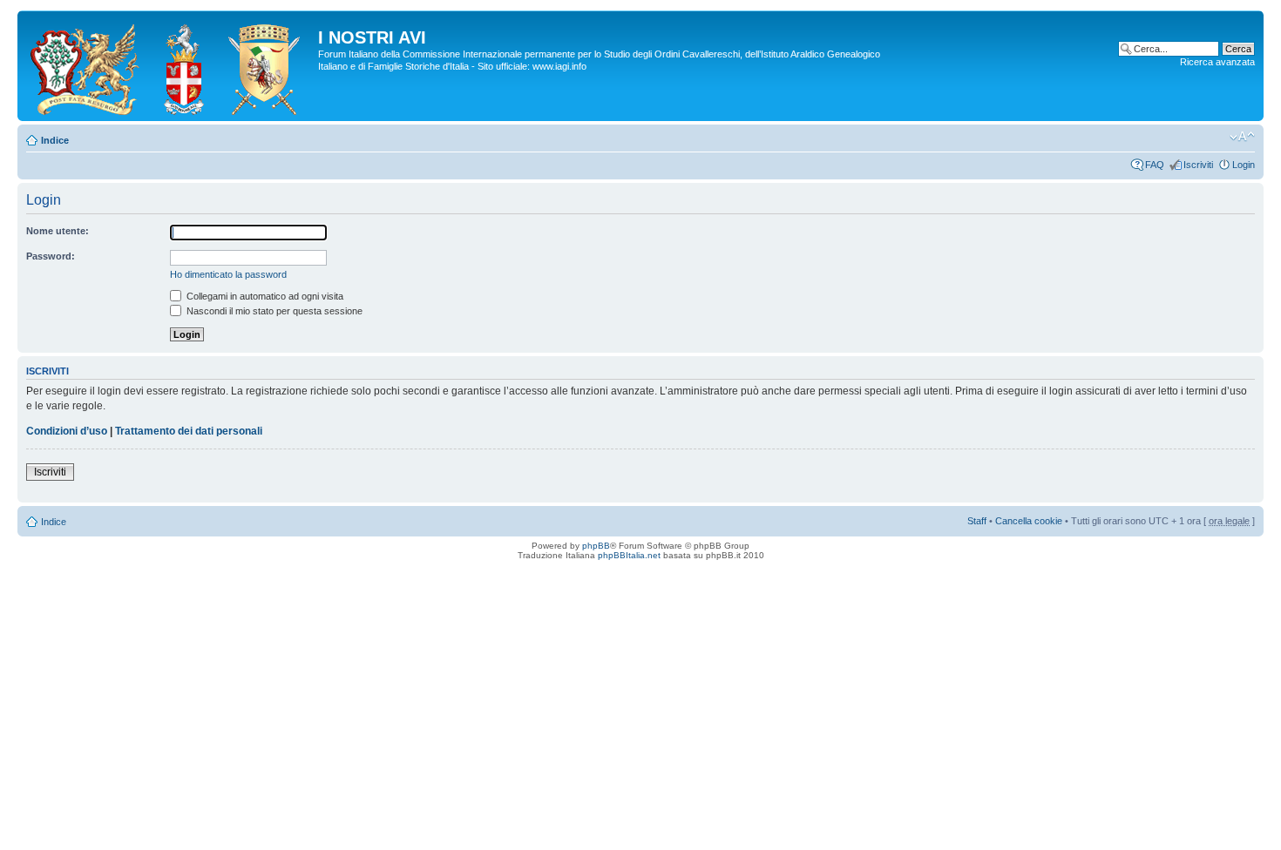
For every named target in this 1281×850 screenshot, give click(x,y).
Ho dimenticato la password (228, 274)
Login (1243, 164)
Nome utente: (57, 231)
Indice (55, 140)
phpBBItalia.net (629, 555)
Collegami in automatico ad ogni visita (263, 296)
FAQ (1154, 164)
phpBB (596, 545)
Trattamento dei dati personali (188, 431)
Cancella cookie (1028, 521)
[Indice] (170, 66)
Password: (50, 256)
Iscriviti (1198, 164)
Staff (976, 521)
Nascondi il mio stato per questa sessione (273, 311)
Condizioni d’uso (66, 431)
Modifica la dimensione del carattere (1242, 137)
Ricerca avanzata (1217, 62)
